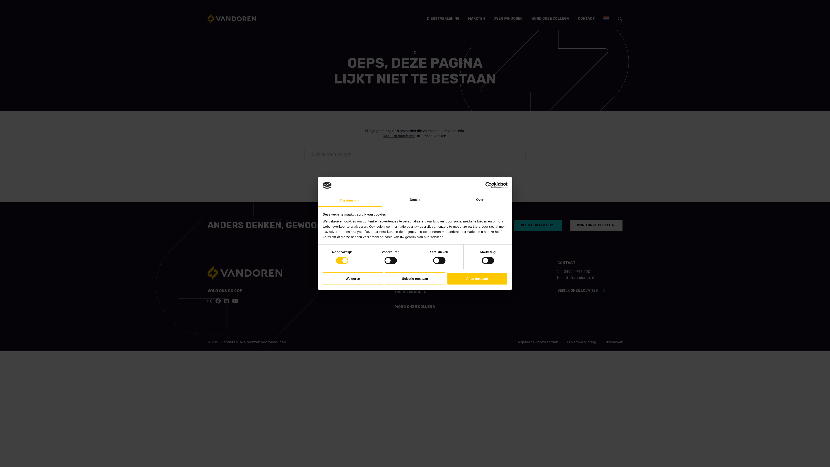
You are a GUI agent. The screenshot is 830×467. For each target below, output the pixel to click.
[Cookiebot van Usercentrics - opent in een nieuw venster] (489, 185)
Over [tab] (480, 200)
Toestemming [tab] (350, 200)
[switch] (391, 260)
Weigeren (353, 278)
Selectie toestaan (415, 278)
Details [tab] (415, 200)
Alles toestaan (477, 278)
